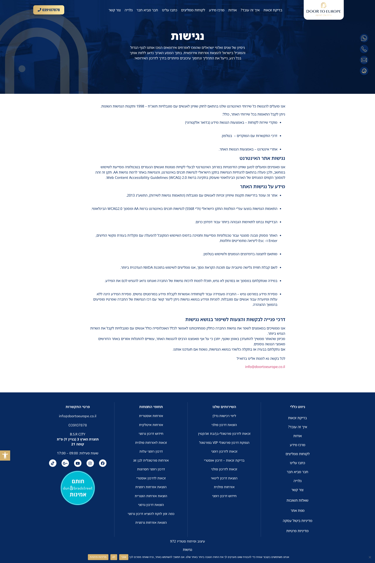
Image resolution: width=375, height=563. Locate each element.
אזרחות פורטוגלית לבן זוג (151, 460)
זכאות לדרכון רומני (224, 451)
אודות (232, 10)
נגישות (187, 549)
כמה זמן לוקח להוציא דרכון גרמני (151, 513)
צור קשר (115, 10)
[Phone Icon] (364, 49)
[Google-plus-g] (65, 463)
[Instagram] (90, 463)
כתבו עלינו (169, 10)
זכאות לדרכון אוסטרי (151, 478)
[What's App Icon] (364, 38)
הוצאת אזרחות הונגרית (151, 496)
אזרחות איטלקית (151, 424)
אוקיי (123, 557)
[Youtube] (77, 463)
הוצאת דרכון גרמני (151, 504)
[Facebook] (102, 463)
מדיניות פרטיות (98, 557)
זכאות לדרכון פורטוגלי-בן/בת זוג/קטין (224, 433)
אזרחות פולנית (224, 487)
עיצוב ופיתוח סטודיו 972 (187, 541)
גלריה (129, 10)
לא (113, 557)
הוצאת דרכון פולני (224, 424)
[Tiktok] (52, 463)
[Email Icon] (364, 60)
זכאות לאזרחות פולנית (151, 442)
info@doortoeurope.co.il (265, 366)
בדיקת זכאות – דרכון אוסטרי (224, 460)
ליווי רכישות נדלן (224, 416)
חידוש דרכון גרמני (151, 433)
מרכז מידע (216, 10)
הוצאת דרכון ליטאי (224, 478)
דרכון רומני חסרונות (151, 469)
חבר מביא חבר (147, 10)
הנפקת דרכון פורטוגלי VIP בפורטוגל (224, 442)
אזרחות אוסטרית (151, 416)
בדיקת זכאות (272, 10)
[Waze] (364, 71)
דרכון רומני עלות (151, 451)
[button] (5, 455)
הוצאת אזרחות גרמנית (151, 522)
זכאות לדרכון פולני (224, 469)
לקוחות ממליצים (193, 10)
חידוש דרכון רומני (224, 496)
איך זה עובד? (250, 10)
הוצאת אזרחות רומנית (151, 487)
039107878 (50, 9)
